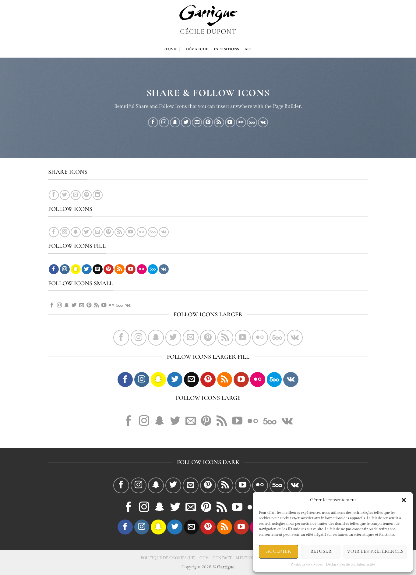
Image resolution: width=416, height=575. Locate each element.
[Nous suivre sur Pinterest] (208, 122)
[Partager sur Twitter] (65, 195)
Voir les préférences (375, 551)
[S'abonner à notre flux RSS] (219, 122)
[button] (404, 500)
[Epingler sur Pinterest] (87, 195)
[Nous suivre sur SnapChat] (175, 122)
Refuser (320, 551)
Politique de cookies (307, 564)
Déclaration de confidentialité (350, 564)
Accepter (278, 551)
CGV (204, 558)
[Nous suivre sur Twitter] (186, 122)
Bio (248, 49)
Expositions (226, 49)
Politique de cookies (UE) (168, 558)
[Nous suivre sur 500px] (252, 122)
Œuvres (172, 49)
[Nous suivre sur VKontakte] (263, 122)
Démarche (197, 49)
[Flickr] (241, 122)
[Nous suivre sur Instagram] (164, 122)
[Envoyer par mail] (76, 195)
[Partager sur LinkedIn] (98, 195)
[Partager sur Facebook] (54, 195)
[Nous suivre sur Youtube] (230, 122)
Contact (222, 558)
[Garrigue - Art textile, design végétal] (208, 20)
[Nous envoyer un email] (197, 122)
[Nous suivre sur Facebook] (153, 122)
